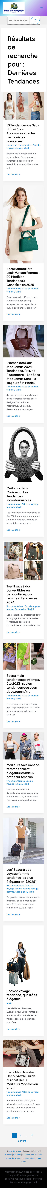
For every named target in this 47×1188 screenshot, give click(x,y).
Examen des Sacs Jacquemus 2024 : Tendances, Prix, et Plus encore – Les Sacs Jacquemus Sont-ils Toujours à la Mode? (23, 373)
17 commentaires (15, 781)
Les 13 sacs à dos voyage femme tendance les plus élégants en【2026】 (22, 875)
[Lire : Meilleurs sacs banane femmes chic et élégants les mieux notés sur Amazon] (23, 745)
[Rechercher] (35, 20)
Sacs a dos (20, 609)
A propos (17, 1155)
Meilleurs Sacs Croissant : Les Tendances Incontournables (19, 494)
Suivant (23, 1140)
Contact (8, 1155)
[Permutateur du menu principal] (41, 8)
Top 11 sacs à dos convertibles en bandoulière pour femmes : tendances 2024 (22, 594)
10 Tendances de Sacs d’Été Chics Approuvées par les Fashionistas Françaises (23, 133)
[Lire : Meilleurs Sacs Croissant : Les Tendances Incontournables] (23, 454)
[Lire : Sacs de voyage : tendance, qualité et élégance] (23, 955)
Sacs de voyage (14, 1151)
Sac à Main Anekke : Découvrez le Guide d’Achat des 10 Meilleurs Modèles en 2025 (22, 1080)
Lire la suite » (13, 174)
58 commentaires (15, 885)
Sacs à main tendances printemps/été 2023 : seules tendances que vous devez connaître (23, 683)
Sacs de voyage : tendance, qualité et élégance (22, 995)
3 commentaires (15, 606)
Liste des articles (28, 1158)
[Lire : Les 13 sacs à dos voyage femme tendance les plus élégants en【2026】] (23, 840)
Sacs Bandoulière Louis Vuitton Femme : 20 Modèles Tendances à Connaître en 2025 (23, 277)
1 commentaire (14, 288)
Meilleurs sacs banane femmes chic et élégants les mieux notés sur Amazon (23, 771)
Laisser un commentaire (19, 145)
